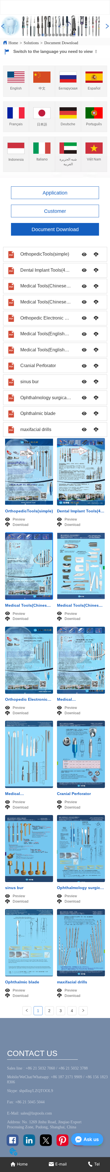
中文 (42, 88)
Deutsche (68, 124)
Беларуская (68, 88)
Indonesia (16, 160)
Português (94, 124)
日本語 (42, 124)
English (16, 88)
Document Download (61, 43)
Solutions (31, 43)
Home (13, 43)
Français (16, 124)
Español (94, 88)
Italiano (42, 159)
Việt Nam (94, 159)
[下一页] (83, 1010)
